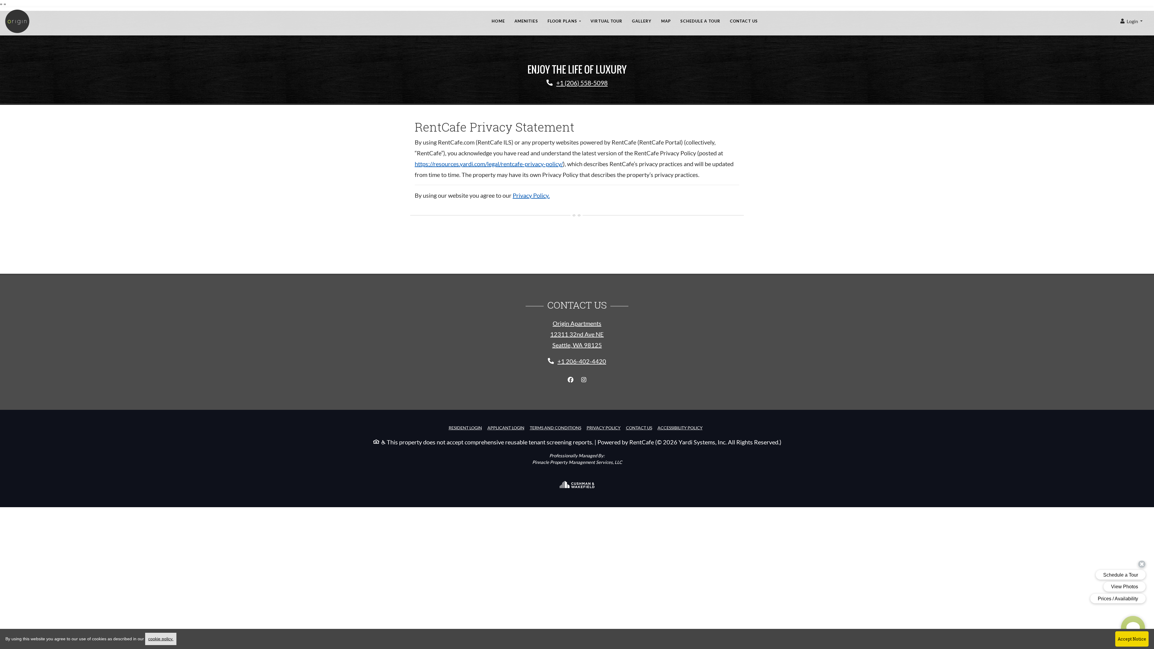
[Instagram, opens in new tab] (584, 380)
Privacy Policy (604, 427)
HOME (498, 21)
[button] (1131, 21)
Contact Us (744, 21)
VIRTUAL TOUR (606, 21)
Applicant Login (505, 427)
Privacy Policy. (531, 195)
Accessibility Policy (680, 427)
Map (666, 21)
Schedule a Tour (700, 21)
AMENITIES (526, 21)
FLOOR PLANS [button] (563, 21)
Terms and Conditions (555, 427)
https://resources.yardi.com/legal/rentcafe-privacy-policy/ (489, 163)
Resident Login (465, 427)
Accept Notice (1132, 639)
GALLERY (642, 21)
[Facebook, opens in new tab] (570, 380)
